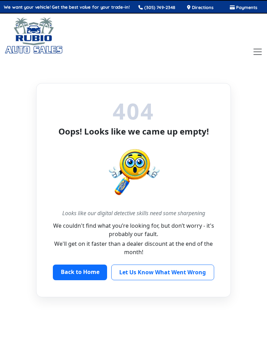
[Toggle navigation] (257, 51)
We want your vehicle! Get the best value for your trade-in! (66, 7)
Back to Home (80, 272)
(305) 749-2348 (159, 7)
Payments (246, 7)
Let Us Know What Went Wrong (162, 272)
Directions (202, 7)
